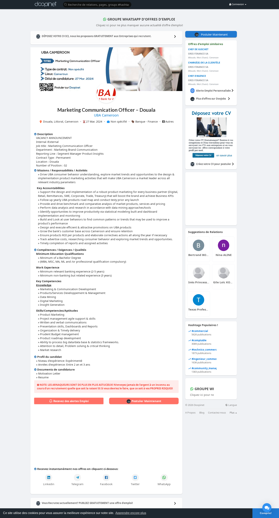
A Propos (190, 412)
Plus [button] (232, 412)
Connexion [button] (237, 4)
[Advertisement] (106, 436)
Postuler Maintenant (146, 401)
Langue (232, 405)
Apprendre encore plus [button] (130, 513)
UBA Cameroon (106, 115)
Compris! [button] (266, 513)
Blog (201, 412)
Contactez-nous (217, 412)
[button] (97, 4)
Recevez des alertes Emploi (71, 401)
